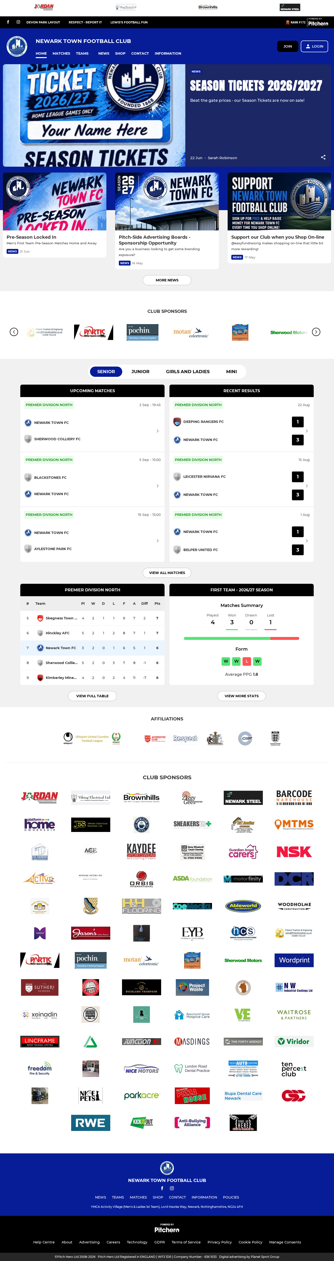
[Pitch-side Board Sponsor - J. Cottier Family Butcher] (141, 934)
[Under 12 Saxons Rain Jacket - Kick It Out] (141, 1124)
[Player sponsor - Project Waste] (192, 988)
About (67, 1242)
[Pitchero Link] (318, 24)
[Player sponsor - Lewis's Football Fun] (90, 988)
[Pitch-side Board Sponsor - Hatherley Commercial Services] (243, 934)
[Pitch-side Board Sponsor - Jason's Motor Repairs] (90, 934)
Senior (106, 371)
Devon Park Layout (43, 22)
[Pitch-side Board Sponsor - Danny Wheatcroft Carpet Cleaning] (192, 853)
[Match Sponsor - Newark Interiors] (90, 880)
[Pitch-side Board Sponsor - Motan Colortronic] (191, 333)
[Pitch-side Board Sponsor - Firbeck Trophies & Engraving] (294, 934)
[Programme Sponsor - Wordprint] (294, 961)
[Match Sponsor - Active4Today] (39, 880)
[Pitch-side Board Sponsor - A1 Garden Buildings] (39, 853)
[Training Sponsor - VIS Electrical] (243, 1015)
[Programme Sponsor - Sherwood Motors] (243, 961)
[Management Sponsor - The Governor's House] (90, 1015)
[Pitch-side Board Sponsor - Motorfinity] (243, 880)
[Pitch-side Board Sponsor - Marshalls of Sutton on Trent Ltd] (90, 907)
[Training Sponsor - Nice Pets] (90, 1096)
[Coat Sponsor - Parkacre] (141, 1096)
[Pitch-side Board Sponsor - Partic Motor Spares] (93, 333)
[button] (41, 53)
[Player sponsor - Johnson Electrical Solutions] (90, 826)
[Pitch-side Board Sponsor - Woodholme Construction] (294, 907)
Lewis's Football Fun (129, 22)
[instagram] (18, 22)
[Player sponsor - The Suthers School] (39, 988)
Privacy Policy (220, 1242)
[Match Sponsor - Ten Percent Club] (294, 1069)
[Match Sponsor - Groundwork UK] (90, 1042)
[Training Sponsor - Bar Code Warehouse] (294, 798)
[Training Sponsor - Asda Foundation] (192, 880)
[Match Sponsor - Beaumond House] (192, 1015)
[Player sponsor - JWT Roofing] (243, 826)
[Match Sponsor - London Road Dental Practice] (192, 1069)
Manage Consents (285, 1242)
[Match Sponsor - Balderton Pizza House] (192, 1096)
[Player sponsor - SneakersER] (192, 826)
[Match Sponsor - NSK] (294, 853)
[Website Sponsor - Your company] (243, 1124)
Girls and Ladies (188, 371)
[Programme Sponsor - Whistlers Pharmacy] (240, 333)
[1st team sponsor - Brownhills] (208, 8)
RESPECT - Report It (85, 22)
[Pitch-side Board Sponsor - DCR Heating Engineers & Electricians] (294, 880)
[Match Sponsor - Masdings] (192, 1042)
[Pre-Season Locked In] (54, 202)
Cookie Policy (250, 1242)
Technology (137, 1242)
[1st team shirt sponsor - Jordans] (44, 8)
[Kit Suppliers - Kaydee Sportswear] (141, 853)
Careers (113, 1242)
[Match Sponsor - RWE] (90, 1124)
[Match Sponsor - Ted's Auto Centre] (243, 1069)
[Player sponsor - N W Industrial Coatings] (294, 988)
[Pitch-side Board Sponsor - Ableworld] (243, 907)
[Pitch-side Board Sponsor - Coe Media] (192, 907)
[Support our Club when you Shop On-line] (279, 202)
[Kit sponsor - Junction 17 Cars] (141, 1042)
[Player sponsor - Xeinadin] (39, 1015)
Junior (140, 371)
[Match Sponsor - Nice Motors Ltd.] (141, 1069)
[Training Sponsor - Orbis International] (141, 880)
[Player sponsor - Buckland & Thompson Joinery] (141, 988)
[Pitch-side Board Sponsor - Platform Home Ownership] (39, 826)
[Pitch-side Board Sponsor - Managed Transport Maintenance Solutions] (294, 826)
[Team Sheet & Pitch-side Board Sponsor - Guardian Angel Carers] (243, 853)
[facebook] (8, 22)
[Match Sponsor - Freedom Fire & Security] (39, 1069)
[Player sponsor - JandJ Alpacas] (243, 988)
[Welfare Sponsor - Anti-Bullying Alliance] (192, 1124)
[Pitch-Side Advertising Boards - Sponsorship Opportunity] (167, 202)
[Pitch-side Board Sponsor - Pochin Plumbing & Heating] (142, 333)
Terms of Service (186, 1242)
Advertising (89, 1242)
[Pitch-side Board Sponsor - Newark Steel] (290, 8)
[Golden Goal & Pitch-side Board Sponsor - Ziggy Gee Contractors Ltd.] (192, 798)
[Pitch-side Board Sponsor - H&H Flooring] (141, 907)
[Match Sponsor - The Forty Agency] (243, 1042)
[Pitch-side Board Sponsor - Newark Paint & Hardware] (39, 907)
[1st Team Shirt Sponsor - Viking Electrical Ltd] (126, 8)
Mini (231, 371)
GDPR (159, 1242)
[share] (323, 157)
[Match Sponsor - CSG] (294, 1096)
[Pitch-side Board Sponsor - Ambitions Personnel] (39, 934)
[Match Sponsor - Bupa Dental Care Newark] (243, 1096)
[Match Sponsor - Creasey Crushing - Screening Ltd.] (39, 1096)
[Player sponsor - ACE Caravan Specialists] (90, 853)
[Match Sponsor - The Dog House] (141, 1015)
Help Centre (44, 1242)
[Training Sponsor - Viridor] (294, 1042)
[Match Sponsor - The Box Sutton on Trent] (90, 1069)
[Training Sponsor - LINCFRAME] (39, 1042)
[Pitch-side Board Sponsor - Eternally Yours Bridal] (192, 934)
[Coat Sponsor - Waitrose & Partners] (294, 1015)
